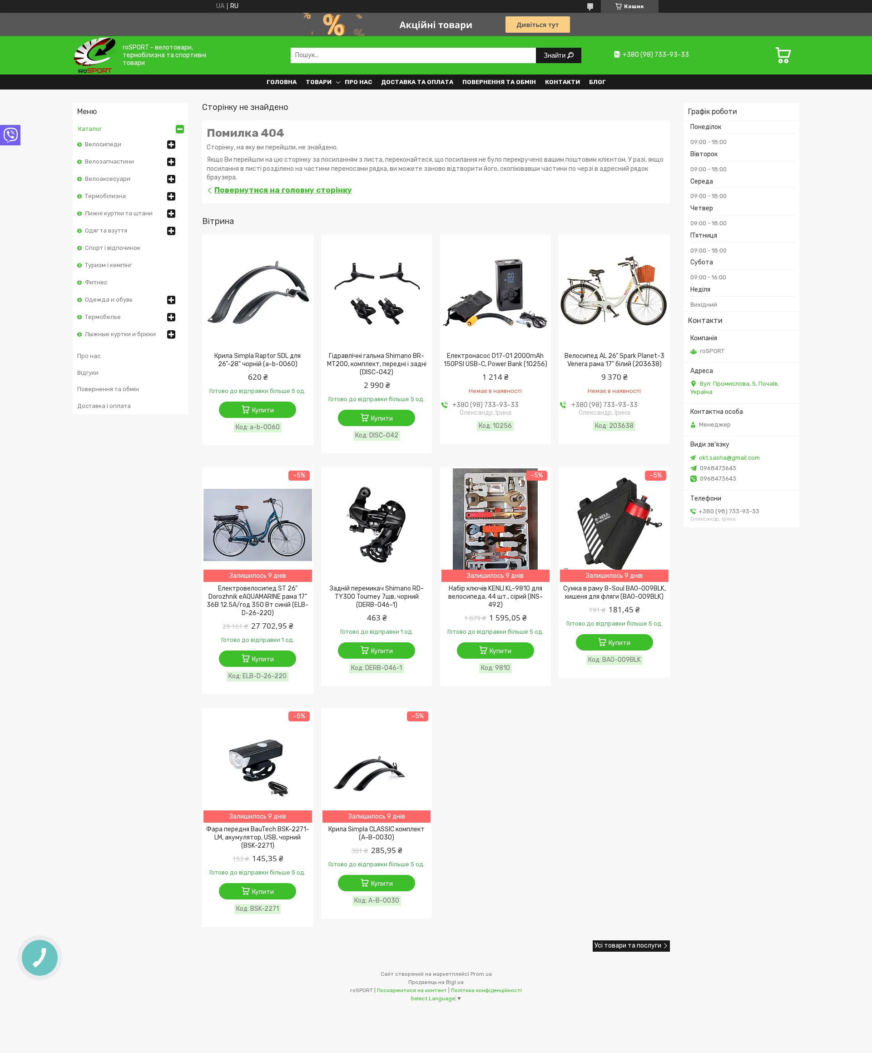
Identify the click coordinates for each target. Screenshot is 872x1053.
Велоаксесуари (107, 178)
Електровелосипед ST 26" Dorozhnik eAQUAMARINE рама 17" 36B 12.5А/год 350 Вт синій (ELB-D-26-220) (257, 601)
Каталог (90, 128)
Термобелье (103, 316)
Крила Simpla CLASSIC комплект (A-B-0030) (376, 833)
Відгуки (88, 372)
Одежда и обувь (109, 299)
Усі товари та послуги (628, 945)
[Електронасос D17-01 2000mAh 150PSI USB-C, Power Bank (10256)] (495, 292)
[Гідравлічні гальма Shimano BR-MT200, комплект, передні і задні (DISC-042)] (376, 292)
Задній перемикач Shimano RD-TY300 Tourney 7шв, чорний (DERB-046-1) (377, 597)
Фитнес (96, 282)
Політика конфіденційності (486, 990)
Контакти (562, 82)
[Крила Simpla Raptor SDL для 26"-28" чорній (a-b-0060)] (257, 292)
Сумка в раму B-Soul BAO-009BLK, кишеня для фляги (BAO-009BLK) (614, 593)
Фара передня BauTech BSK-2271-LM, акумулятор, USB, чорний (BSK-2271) (257, 837)
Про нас (358, 82)
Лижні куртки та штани (119, 213)
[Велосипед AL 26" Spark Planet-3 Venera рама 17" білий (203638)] (614, 292)
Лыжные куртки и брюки (120, 334)
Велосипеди (103, 144)
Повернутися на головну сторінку (283, 189)
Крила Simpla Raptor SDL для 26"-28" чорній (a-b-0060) (257, 360)
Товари (319, 82)
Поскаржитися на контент (412, 990)
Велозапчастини (109, 161)
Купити (263, 410)
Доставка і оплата (104, 405)
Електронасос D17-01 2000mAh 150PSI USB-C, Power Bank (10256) (495, 360)
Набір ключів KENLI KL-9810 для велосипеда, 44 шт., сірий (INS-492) (495, 597)
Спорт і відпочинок (112, 247)
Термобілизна (105, 196)
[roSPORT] (95, 55)
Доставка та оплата (417, 82)
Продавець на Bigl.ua (436, 982)
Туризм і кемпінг (108, 265)
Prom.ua (481, 974)
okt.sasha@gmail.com (729, 457)
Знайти (555, 55)
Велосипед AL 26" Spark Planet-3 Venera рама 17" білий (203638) (614, 360)
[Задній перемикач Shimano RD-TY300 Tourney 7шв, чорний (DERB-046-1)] (376, 525)
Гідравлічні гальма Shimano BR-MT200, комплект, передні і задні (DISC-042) (376, 364)
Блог (597, 82)
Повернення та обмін (499, 82)
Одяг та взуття (106, 230)
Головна (282, 82)
